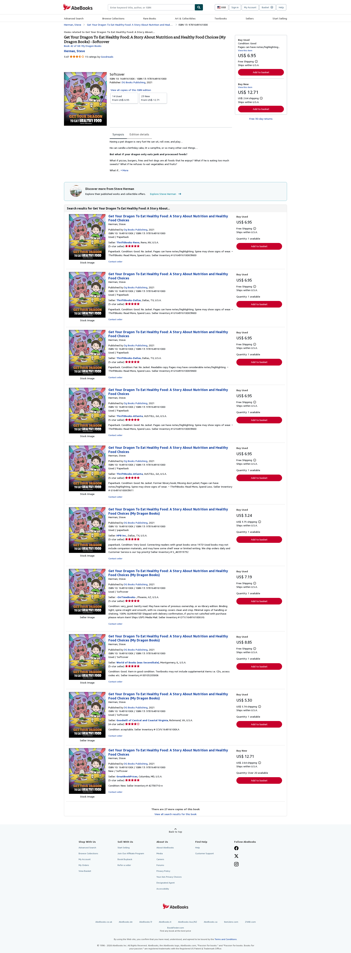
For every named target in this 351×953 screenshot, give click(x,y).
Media (159, 853)
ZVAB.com (250, 921)
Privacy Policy (163, 871)
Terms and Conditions (226, 939)
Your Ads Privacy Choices (169, 876)
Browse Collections (113, 18)
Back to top (175, 831)
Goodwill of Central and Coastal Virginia (142, 720)
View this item (245, 50)
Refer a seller (124, 865)
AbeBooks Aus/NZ (187, 921)
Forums (160, 865)
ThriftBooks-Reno (127, 242)
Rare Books (149, 18)
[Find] (199, 7)
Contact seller (115, 261)
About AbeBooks (165, 847)
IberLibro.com (231, 921)
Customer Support (204, 853)
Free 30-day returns (261, 118)
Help (281, 7)
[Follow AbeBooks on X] (236, 856)
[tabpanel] (171, 157)
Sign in (235, 7)
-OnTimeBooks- (126, 597)
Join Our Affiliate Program (131, 853)
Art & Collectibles (185, 18)
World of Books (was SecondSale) (137, 662)
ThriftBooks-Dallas (128, 300)
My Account (250, 7)
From (120, 98)
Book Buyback (125, 859)
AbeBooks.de (126, 921)
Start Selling (280, 18)
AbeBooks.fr (145, 921)
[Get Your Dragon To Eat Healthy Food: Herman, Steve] (87, 258)
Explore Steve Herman (163, 193)
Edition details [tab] (139, 134)
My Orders (84, 865)
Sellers (250, 18)
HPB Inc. (121, 535)
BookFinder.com (175, 929)
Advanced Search (74, 18)
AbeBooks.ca (210, 921)
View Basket (85, 871)
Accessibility (162, 888)
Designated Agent (165, 882)
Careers (160, 859)
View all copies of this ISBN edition (131, 89)
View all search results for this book (175, 814)
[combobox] (151, 7)
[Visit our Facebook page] (236, 848)
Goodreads (107, 56)
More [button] (125, 170)
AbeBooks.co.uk (103, 921)
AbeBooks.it (165, 921)
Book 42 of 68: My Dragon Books (82, 45)
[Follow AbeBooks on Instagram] (236, 864)
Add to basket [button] (261, 72)
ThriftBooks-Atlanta (129, 415)
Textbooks (220, 18)
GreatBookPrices (126, 776)
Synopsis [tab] (118, 134)
